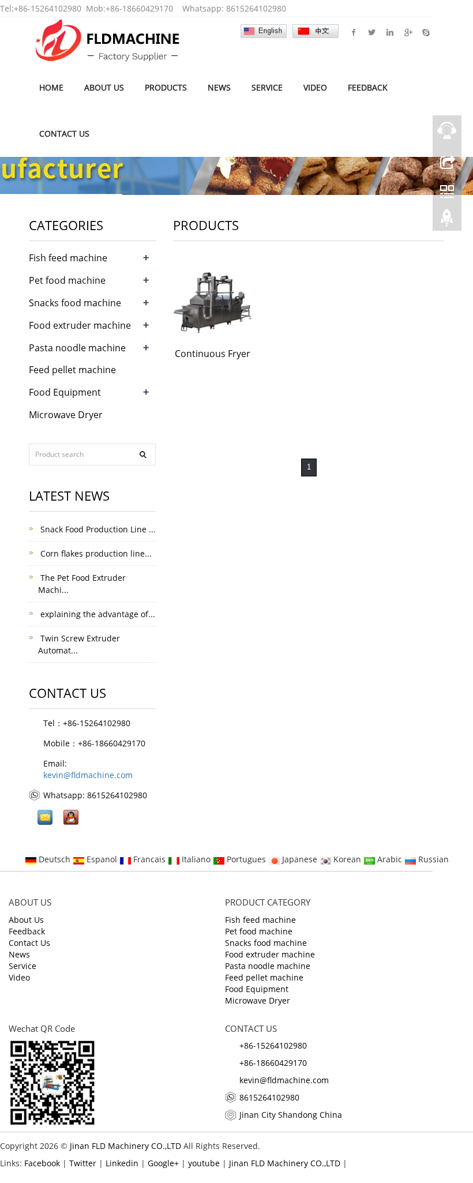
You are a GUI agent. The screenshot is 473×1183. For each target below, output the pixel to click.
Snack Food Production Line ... (97, 529)
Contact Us (64, 133)
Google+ (407, 31)
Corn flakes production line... (95, 553)
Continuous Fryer (212, 353)
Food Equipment (65, 392)
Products (166, 87)
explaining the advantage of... (96, 614)
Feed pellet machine (72, 369)
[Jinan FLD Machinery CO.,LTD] (107, 40)
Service (267, 87)
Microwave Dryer (66, 414)
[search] (143, 454)
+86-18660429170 (139, 8)
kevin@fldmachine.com (88, 774)
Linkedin (389, 31)
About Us (104, 87)
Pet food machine (67, 280)
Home (51, 87)
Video (315, 87)
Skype (425, 31)
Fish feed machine (68, 257)
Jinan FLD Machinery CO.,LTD (125, 1145)
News (219, 87)
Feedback (368, 87)
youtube (204, 1163)
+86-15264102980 (47, 8)
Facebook (354, 31)
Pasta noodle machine (77, 347)
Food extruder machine (80, 325)
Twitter (372, 31)
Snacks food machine (75, 302)
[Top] (447, 220)
